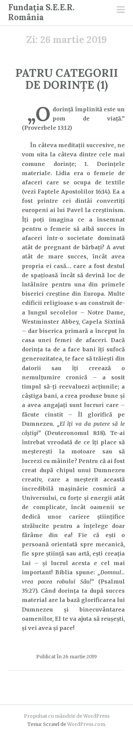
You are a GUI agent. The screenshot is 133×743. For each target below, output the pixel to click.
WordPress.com (86, 724)
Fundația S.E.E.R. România (41, 12)
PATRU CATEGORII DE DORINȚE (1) (66, 79)
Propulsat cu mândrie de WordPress (66, 716)
